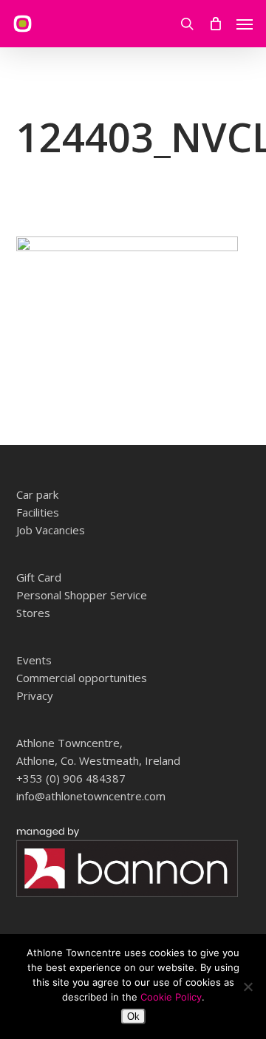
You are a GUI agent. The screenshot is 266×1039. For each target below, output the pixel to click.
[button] (244, 23)
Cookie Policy (171, 997)
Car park (37, 494)
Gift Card (38, 577)
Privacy (34, 695)
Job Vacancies (50, 529)
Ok (133, 1016)
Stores (33, 612)
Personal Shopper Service (81, 594)
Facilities (37, 512)
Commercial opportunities (81, 677)
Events (34, 660)
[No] (247, 986)
